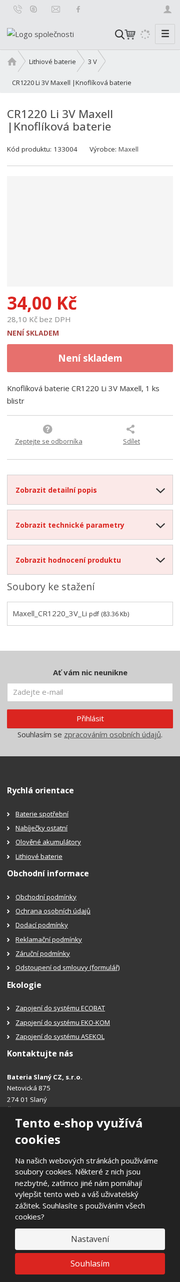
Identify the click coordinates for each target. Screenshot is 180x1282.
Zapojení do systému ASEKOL (60, 1036)
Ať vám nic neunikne (90, 672)
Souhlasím (90, 1263)
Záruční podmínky (43, 953)
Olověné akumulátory (48, 841)
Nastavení (90, 1238)
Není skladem (90, 358)
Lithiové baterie (39, 856)
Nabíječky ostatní (42, 827)
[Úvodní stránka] (40, 33)
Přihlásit (90, 718)
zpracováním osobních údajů (112, 734)
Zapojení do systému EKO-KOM (63, 1022)
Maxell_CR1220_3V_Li (49, 613)
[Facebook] (78, 9)
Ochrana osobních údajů (53, 910)
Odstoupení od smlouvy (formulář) (68, 967)
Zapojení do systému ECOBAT (60, 1007)
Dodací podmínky (42, 924)
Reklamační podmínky (49, 939)
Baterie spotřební (42, 813)
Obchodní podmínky (46, 896)
